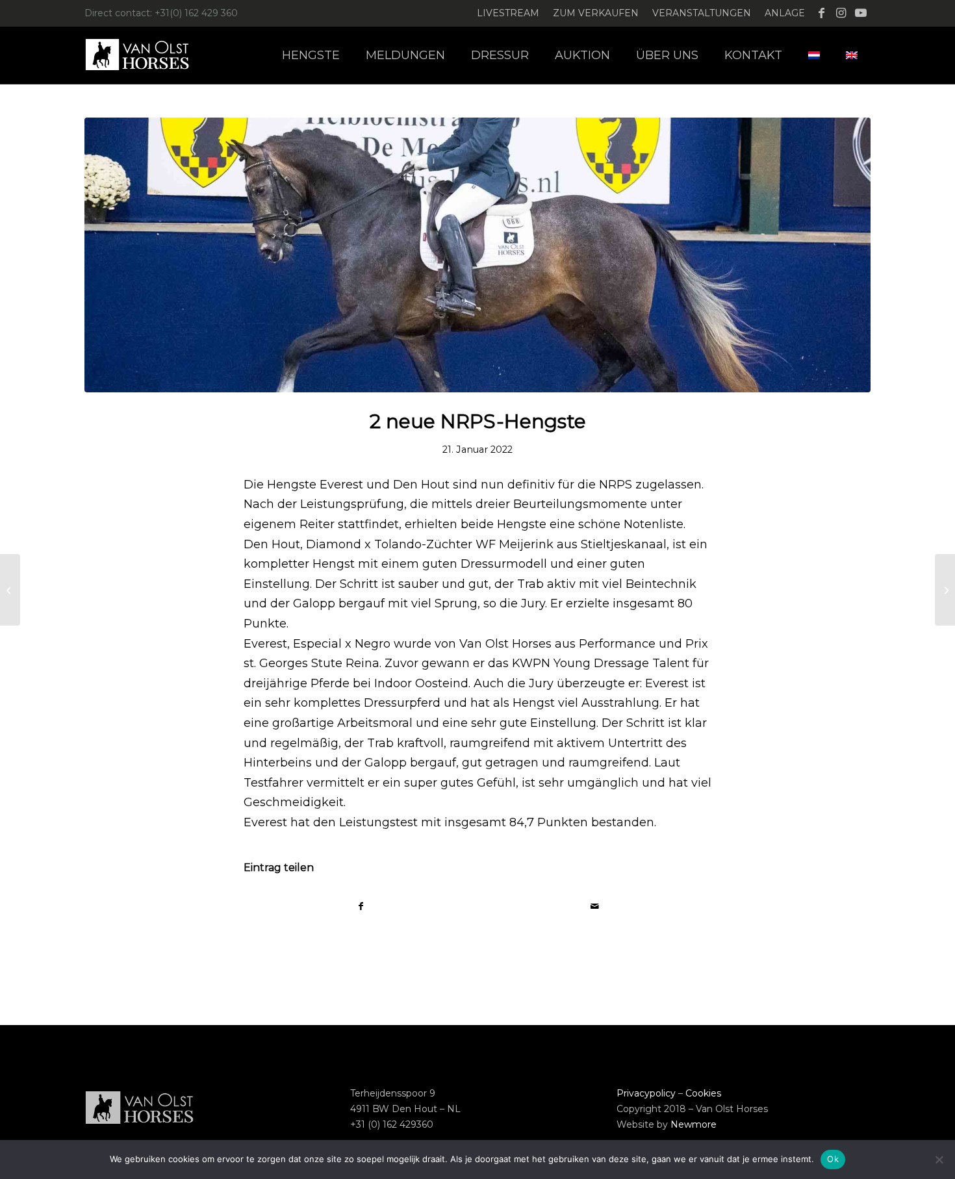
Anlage (785, 13)
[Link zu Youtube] (861, 13)
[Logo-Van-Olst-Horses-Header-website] (145, 55)
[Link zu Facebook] (821, 13)
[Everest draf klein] (477, 255)
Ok (833, 1159)
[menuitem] (508, 13)
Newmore (693, 1124)
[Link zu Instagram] (841, 13)
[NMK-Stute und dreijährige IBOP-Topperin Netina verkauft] (10, 590)
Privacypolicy (646, 1093)
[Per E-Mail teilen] (594, 906)
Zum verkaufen (596, 13)
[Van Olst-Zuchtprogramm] (945, 590)
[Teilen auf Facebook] (361, 906)
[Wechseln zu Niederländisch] (814, 55)
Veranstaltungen (701, 13)
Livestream (508, 13)
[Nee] (938, 1159)
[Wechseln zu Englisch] (852, 55)
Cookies (703, 1093)
